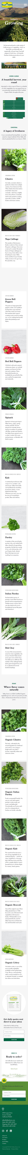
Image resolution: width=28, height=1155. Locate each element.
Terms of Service (6, 1149)
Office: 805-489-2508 (8, 1126)
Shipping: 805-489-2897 (9, 1124)
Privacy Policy (14, 1149)
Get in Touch (14, 1069)
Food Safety (5, 1141)
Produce (4, 1139)
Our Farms (4, 1137)
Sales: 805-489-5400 (8, 1122)
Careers (4, 1143)
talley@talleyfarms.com (8, 1120)
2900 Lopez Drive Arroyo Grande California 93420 (7, 1115)
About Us (4, 1135)
